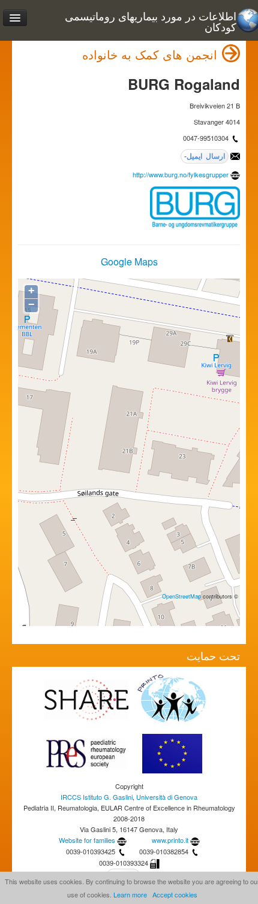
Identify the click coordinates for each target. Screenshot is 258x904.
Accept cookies (174, 894)
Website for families (87, 840)
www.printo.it (170, 840)
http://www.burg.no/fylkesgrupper (181, 174)
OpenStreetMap (181, 596)
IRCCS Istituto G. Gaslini (97, 797)
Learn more (130, 894)
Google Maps (129, 261)
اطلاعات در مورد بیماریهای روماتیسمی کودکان (150, 21)
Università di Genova (166, 797)
